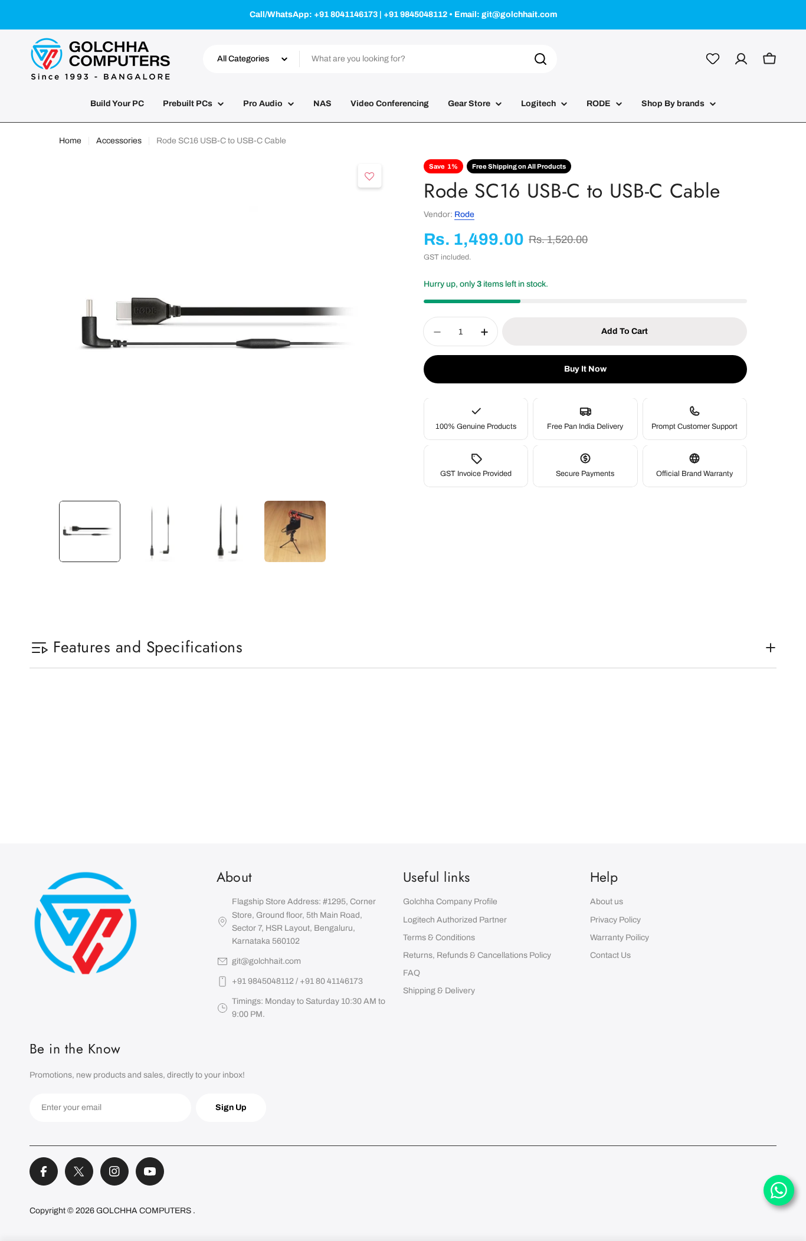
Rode (464, 215)
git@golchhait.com (266, 961)
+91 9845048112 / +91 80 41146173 (297, 981)
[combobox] (380, 59)
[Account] (741, 59)
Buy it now (585, 369)
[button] (370, 176)
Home (70, 140)
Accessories (119, 140)
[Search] (540, 59)
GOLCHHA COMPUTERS (144, 1210)
